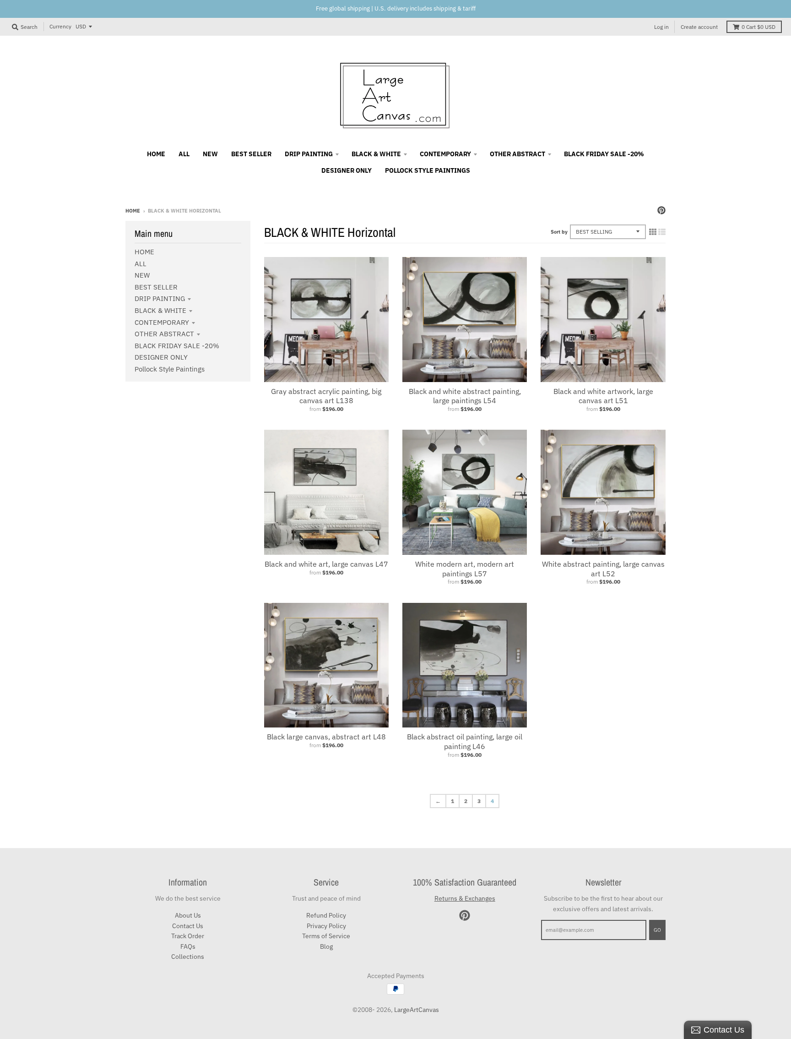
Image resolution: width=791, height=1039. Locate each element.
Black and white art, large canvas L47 (326, 564)
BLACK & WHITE (160, 310)
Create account (699, 26)
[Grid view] (652, 232)
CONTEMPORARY (162, 322)
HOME (144, 251)
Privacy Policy (326, 926)
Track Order (187, 936)
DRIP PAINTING (160, 298)
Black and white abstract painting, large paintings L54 (465, 396)
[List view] (662, 232)
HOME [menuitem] (156, 154)
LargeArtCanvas (416, 1010)
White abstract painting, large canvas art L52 (603, 568)
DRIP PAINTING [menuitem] (309, 154)
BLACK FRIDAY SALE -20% (177, 345)
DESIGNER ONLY (161, 357)
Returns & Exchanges (464, 898)
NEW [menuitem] (210, 154)
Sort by (559, 232)
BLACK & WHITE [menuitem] (376, 154)
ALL (140, 263)
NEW (142, 275)
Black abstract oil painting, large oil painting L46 (464, 741)
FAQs (187, 946)
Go (657, 930)
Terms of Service (326, 936)
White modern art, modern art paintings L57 (464, 568)
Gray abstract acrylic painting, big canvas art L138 (326, 396)
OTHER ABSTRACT (164, 333)
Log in (661, 26)
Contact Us (187, 926)
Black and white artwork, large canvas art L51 (603, 396)
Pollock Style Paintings (170, 369)
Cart (758, 26)
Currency (60, 26)
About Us (188, 915)
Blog (326, 946)
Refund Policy (326, 915)
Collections (187, 956)
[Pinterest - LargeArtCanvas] (661, 210)
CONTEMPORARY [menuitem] (445, 154)
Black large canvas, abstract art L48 (326, 736)
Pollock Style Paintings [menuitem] (427, 170)
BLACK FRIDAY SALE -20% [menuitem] (604, 154)
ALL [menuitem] (184, 154)
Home (132, 211)
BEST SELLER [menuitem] (251, 154)
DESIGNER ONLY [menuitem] (346, 170)
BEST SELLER (156, 287)
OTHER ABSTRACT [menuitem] (517, 154)
